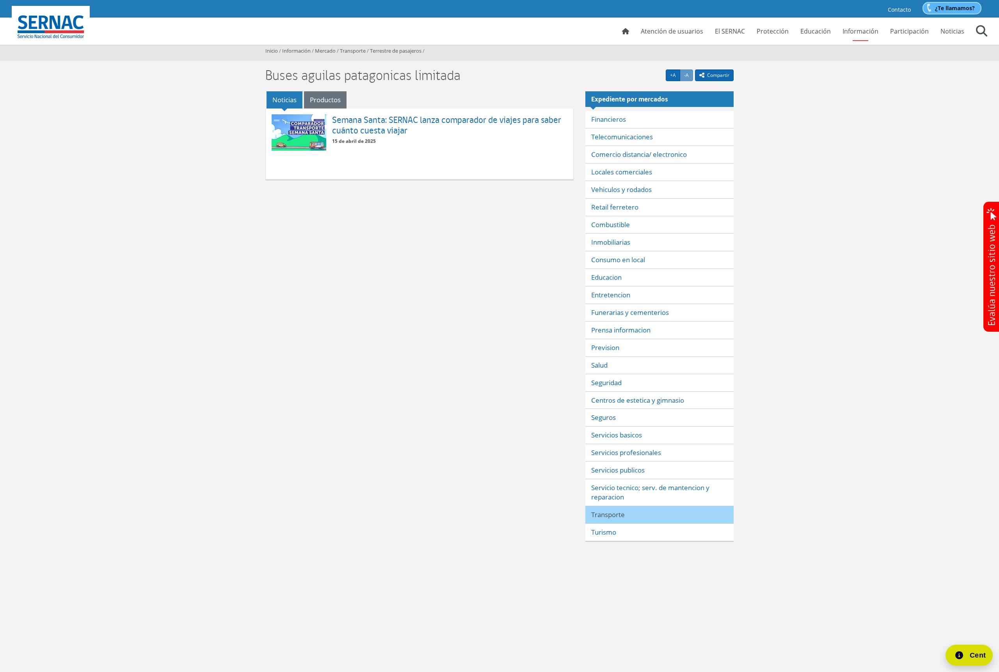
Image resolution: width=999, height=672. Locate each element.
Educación (815, 31)
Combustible (610, 224)
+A (675, 74)
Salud (599, 365)
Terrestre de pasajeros (395, 50)
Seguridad (606, 382)
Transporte (353, 50)
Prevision (605, 347)
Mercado (325, 50)
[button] (981, 32)
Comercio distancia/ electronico (639, 154)
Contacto (899, 9)
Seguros (603, 417)
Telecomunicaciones (622, 136)
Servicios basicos (616, 434)
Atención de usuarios (672, 31)
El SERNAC (730, 31)
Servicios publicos (618, 470)
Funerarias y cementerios (630, 312)
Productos (325, 99)
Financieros (608, 119)
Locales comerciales (621, 171)
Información (860, 31)
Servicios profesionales (626, 452)
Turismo (603, 532)
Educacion (606, 277)
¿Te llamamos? (955, 8)
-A (688, 74)
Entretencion (610, 294)
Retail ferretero (614, 207)
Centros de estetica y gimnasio (637, 400)
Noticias (952, 31)
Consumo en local (618, 259)
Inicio (271, 50)
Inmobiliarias (610, 242)
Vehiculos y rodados (621, 189)
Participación (909, 31)
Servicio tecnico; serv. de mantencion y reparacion (650, 492)
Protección (773, 31)
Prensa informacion (621, 329)
